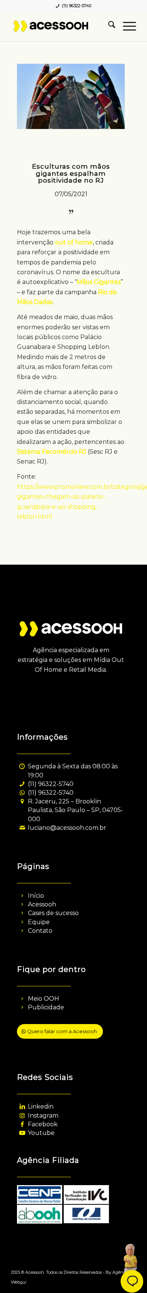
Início (36, 895)
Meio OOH (43, 998)
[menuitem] (108, 26)
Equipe (39, 922)
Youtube (41, 1132)
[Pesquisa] (108, 26)
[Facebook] (22, 1124)
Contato (40, 930)
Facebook (43, 1124)
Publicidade (46, 1007)
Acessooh (42, 904)
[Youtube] (22, 1133)
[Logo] (61, 26)
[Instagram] (22, 1115)
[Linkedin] (22, 1106)
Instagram (43, 1115)
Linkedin (41, 1106)
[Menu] (125, 26)
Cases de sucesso (53, 913)
